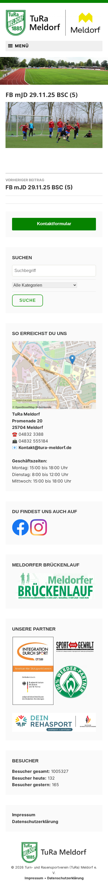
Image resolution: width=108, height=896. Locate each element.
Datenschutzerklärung (35, 821)
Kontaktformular (54, 223)
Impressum (23, 814)
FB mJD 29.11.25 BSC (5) (39, 184)
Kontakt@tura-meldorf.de (45, 447)
